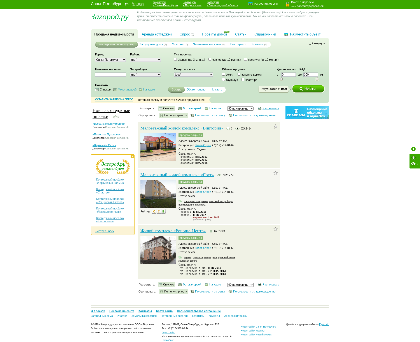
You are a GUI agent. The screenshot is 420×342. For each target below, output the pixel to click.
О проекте (98, 311)
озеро (204, 201)
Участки (177, 44)
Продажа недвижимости (114, 34)
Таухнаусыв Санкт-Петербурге (165, 4)
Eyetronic (324, 324)
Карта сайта (164, 311)
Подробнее (168, 340)
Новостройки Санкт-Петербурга (258, 326)
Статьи (241, 34)
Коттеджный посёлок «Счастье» (110, 191)
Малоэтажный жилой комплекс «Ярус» (177, 175)
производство (186, 204)
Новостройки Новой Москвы (256, 334)
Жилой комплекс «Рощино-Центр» (173, 231)
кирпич (187, 257)
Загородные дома (151, 44)
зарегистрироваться (310, 6)
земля (230, 74)
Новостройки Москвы (252, 330)
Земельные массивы (207, 44)
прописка (200, 204)
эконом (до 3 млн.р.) (191, 59)
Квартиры (236, 44)
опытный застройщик (221, 201)
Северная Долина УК (116, 127)
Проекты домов (214, 34)
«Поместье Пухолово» (107, 134)
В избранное (275, 126)
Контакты (145, 311)
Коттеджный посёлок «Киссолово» (110, 219)
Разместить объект (266, 3)
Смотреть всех (104, 231)
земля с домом (252, 74)
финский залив (226, 257)
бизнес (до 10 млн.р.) (226, 59)
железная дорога (187, 260)
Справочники (265, 34)
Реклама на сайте (121, 311)
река (214, 257)
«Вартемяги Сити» (104, 145)
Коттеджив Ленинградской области (222, 4)
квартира (251, 80)
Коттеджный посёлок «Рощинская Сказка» (110, 200)
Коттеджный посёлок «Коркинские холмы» (110, 181)
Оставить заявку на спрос (114, 99)
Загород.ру (110, 15)
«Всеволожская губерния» (109, 123)
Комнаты (257, 44)
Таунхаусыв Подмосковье (192, 4)
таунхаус (232, 80)
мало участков (192, 201)
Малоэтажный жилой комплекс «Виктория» (181, 128)
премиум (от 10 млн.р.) (263, 59)
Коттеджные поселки (112, 44)
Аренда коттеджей (157, 34)
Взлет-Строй (203, 145)
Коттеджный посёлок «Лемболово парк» (110, 210)
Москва (138, 4)
